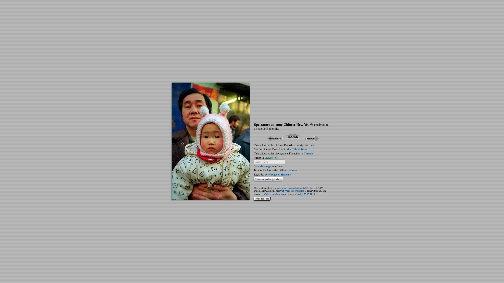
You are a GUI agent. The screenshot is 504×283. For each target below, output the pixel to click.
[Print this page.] (262, 197)
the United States (297, 149)
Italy (311, 145)
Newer (293, 170)
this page (265, 166)
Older (283, 170)
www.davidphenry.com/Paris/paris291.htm (292, 187)
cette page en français (278, 174)
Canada (308, 153)
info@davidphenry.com (274, 194)
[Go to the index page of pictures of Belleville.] (293, 139)
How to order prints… (268, 179)
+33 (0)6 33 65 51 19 (305, 194)
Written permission (294, 190)
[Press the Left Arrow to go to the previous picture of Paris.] (275, 139)
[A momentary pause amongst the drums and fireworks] (211, 199)
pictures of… (272, 157)
